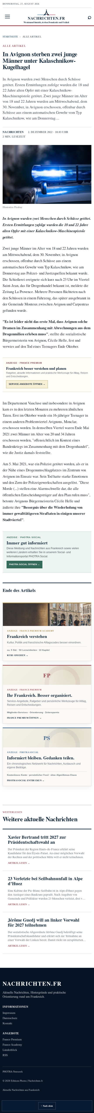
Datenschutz (10, 1018)
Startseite (10, 36)
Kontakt (7, 1023)
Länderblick (10, 1050)
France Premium (12, 1039)
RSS (5, 1055)
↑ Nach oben (47, 1106)
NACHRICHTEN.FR (32, 983)
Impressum (9, 1012)
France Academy (12, 1044)
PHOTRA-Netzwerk (13, 1071)
